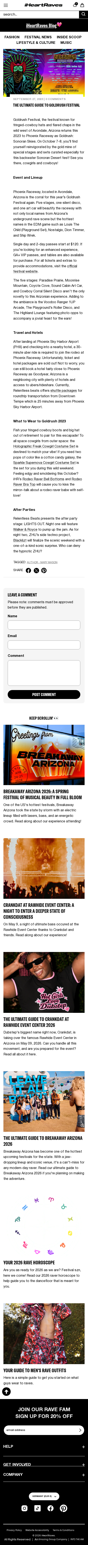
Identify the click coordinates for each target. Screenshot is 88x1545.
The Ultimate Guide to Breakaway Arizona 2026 (42, 1141)
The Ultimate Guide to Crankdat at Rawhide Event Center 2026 (36, 1022)
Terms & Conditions (63, 1530)
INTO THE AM (77, 1539)
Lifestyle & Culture (35, 42)
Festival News (38, 37)
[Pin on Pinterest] (44, 570)
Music (66, 42)
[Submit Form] (81, 1430)
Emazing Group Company (53, 1539)
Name (12, 616)
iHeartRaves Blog (41, 25)
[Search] (83, 15)
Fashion (11, 37)
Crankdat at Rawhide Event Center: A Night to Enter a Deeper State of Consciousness (38, 911)
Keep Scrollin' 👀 (44, 718)
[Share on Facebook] (28, 570)
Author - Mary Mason (42, 562)
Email (12, 636)
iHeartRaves (48, 1535)
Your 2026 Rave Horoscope (29, 1262)
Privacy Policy (14, 1530)
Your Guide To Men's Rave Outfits (34, 1370)
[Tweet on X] (36, 570)
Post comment (44, 694)
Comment (16, 656)
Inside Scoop (69, 37)
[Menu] (5, 5)
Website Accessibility (37, 1530)
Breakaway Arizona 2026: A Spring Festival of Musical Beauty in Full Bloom (42, 794)
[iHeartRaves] (43, 5)
